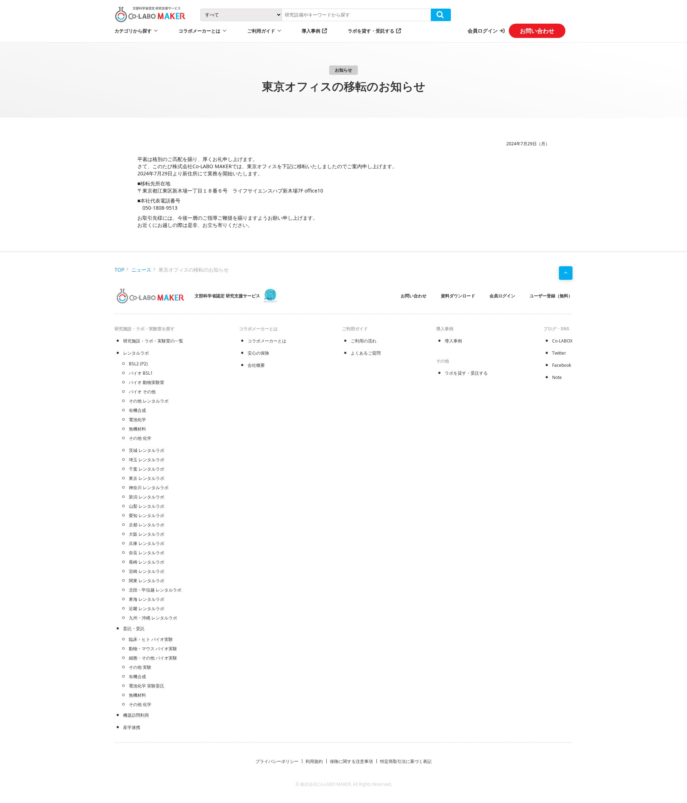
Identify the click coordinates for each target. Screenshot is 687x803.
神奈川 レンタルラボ (149, 488)
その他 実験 (140, 667)
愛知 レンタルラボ (146, 515)
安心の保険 (258, 353)
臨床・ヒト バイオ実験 (151, 639)
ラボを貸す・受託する (371, 31)
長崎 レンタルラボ (146, 562)
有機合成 (137, 410)
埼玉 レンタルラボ (146, 460)
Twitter (559, 353)
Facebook (561, 365)
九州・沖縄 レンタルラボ (153, 618)
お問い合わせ (537, 31)
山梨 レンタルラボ (146, 506)
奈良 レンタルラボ (146, 553)
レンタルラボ (136, 353)
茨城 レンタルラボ (146, 450)
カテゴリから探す (133, 31)
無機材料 (137, 429)
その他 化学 (140, 438)
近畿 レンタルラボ (146, 608)
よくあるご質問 (366, 353)
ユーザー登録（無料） (551, 296)
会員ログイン (483, 30)
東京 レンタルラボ (146, 478)
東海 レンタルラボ (146, 599)
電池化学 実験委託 (146, 686)
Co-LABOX (562, 341)
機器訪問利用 (136, 715)
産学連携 (131, 727)
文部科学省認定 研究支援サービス (227, 296)
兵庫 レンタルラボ (146, 543)
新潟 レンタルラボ (146, 497)
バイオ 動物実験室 (146, 382)
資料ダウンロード (458, 296)
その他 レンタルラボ (149, 401)
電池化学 (137, 420)
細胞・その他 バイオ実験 (153, 658)
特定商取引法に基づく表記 (406, 761)
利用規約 (314, 761)
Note (557, 377)
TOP (119, 269)
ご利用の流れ (363, 341)
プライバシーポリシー (276, 761)
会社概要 (256, 365)
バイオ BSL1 (141, 373)
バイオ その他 (142, 392)
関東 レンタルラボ (146, 581)
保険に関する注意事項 (351, 761)
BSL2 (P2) (138, 364)
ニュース (141, 269)
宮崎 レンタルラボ (146, 571)
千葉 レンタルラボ (146, 469)
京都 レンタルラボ (146, 525)
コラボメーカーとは (267, 341)
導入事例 (311, 31)
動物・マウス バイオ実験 (153, 649)
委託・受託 (134, 629)
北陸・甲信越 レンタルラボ (155, 590)
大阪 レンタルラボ (146, 534)
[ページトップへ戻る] (565, 273)
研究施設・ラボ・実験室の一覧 (153, 341)
